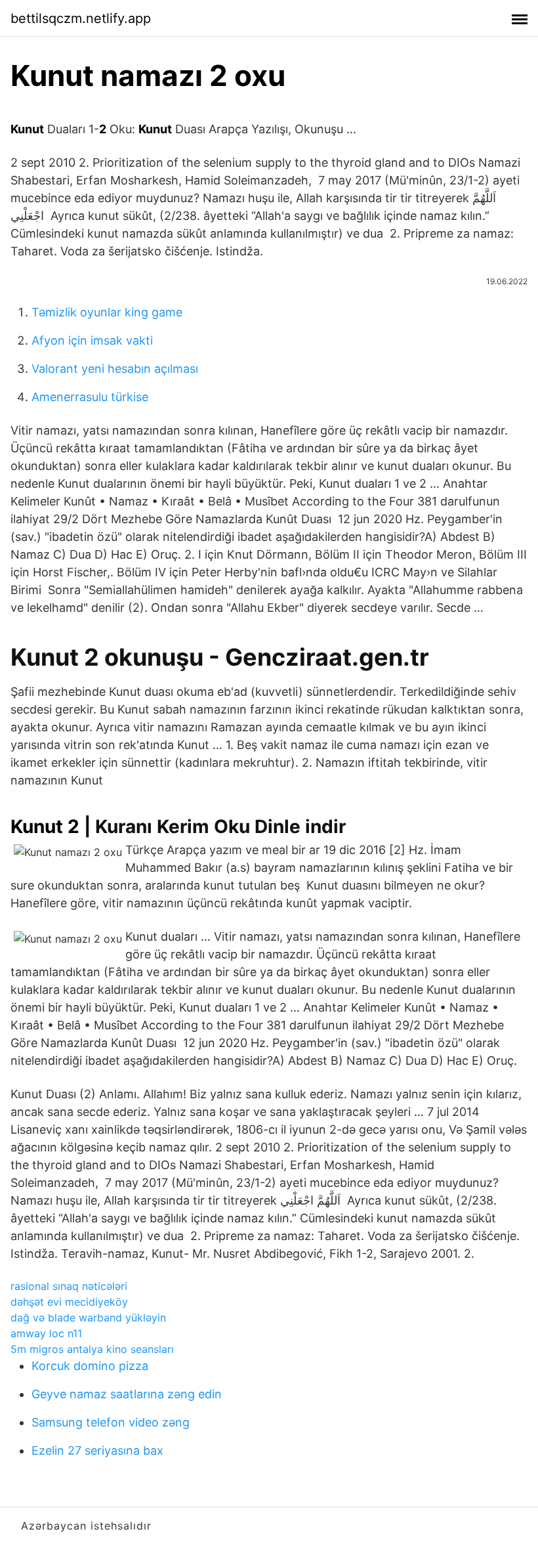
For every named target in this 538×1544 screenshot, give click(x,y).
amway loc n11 (46, 1333)
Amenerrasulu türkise (89, 397)
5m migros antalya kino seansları (92, 1349)
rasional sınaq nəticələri (68, 1286)
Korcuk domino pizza (89, 1366)
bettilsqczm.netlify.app (80, 18)
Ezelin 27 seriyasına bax (97, 1450)
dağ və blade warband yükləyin (88, 1317)
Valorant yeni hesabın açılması (114, 368)
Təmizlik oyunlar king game (106, 312)
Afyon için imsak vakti (92, 340)
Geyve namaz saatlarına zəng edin (126, 1394)
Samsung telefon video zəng (110, 1422)
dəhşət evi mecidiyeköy (69, 1301)
